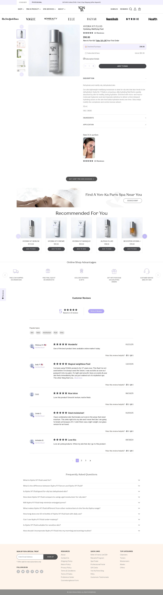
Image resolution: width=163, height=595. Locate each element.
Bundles (114, 9)
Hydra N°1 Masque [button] (81, 241)
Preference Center (67, 577)
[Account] (135, 9)
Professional (37, 2)
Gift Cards (94, 568)
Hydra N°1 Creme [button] (56, 241)
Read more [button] (78, 378)
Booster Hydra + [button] (132, 241)
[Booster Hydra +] (132, 228)
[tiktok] (41, 571)
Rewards (124, 9)
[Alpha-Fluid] (106, 228)
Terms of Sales (66, 574)
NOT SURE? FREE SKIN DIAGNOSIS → (81, 179)
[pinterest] (32, 571)
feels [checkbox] (38, 333)
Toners (122, 558)
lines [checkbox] (62, 333)
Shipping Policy (66, 561)
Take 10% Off (101, 41)
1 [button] (77, 460)
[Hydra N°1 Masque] (81, 228)
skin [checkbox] (32, 333)
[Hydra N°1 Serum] (31, 228)
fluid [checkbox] (55, 333)
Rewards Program (97, 558)
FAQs (92, 574)
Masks (122, 564)
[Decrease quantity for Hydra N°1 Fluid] (85, 66)
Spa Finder (94, 561)
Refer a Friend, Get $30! (99, 555)
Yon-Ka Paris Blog (97, 571)
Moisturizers (124, 561)
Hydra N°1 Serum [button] (31, 241)
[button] (21, 9)
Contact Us (65, 558)
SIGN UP (50, 557)
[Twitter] (23, 571)
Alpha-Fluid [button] (107, 241)
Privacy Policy (66, 568)
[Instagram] (27, 571)
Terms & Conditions (68, 571)
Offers (122, 568)
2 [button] (81, 460)
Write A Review (96, 311)
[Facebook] (18, 571)
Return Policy (66, 564)
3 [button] (85, 460)
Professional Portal (98, 564)
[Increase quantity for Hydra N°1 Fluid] (93, 66)
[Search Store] (130, 9)
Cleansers (123, 555)
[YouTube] (37, 571)
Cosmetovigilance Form (70, 580)
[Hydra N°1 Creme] (56, 228)
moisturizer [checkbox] (47, 333)
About (63, 555)
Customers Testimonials (100, 577)
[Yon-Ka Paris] (81, 9)
